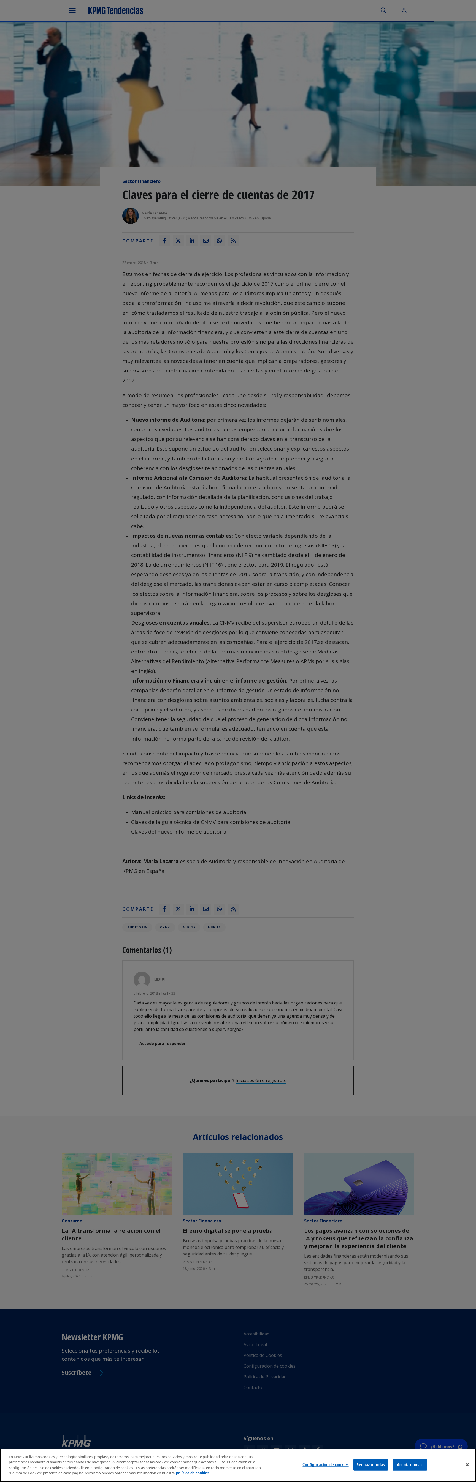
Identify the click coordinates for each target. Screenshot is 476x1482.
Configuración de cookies (325, 1464)
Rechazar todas (370, 1464)
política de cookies (192, 1472)
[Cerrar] (467, 1465)
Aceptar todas (410, 1464)
